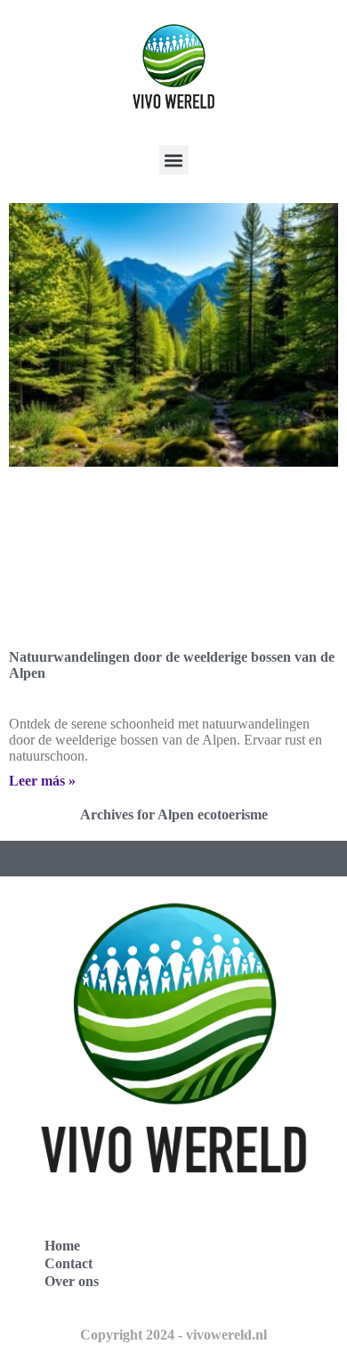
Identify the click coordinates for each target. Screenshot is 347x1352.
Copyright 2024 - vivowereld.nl (173, 1334)
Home (62, 1245)
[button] (174, 160)
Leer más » (42, 780)
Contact (68, 1263)
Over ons (71, 1281)
